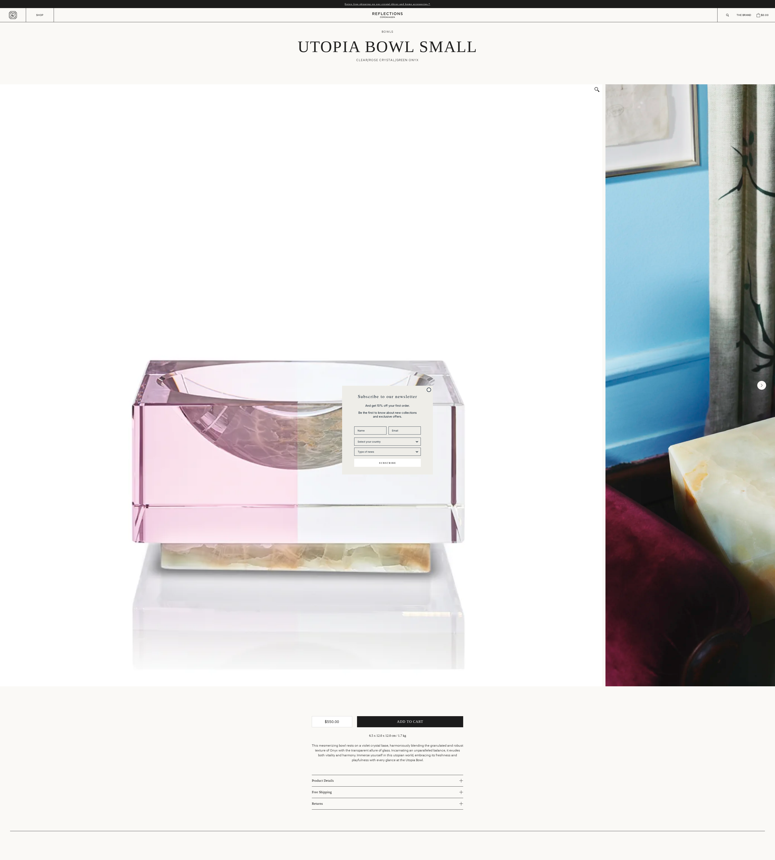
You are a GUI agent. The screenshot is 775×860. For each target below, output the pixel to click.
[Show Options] (417, 441)
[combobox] (386, 441)
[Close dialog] (429, 390)
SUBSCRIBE (387, 462)
